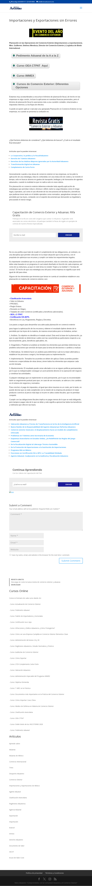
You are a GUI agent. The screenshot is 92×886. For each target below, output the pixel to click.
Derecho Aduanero (16, 840)
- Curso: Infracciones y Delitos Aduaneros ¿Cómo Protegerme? (32, 628)
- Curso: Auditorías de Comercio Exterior (23, 652)
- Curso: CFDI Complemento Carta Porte (24, 664)
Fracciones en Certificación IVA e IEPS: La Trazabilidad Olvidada (36, 453)
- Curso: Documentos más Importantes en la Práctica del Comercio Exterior (36, 694)
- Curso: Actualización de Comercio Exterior (25, 604)
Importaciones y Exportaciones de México (24, 786)
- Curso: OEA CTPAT (16, 718)
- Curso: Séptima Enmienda (19, 682)
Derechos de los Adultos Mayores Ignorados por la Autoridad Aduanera (39, 161)
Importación (13, 822)
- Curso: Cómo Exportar (17, 658)
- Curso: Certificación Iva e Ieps (20, 622)
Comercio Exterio (15, 780)
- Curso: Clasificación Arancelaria (21, 712)
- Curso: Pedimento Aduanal (19, 610)
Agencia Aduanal (15, 810)
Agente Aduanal (15, 792)
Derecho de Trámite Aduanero (23, 158)
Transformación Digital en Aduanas (25, 164)
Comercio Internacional (17, 762)
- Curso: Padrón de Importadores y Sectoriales (26, 616)
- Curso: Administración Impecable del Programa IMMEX (29, 676)
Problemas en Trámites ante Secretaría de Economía (32, 436)
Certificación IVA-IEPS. (20, 317)
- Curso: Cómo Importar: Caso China (22, 700)
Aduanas (12, 750)
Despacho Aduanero (16, 774)
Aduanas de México (16, 756)
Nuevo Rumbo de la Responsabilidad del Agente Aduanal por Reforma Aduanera (43, 427)
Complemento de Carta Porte (23, 167)
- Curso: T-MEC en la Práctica (19, 688)
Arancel (12, 828)
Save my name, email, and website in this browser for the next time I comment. (41, 555)
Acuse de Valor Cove (16, 858)
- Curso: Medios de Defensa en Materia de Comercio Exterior (31, 706)
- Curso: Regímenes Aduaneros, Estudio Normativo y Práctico (31, 646)
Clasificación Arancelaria (18, 798)
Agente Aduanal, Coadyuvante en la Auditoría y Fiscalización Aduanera (39, 456)
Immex (11, 834)
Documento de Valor (16, 846)
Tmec (11, 768)
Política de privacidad (34, 873)
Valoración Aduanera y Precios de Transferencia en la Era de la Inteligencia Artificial (45, 424)
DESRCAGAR (15, 585)
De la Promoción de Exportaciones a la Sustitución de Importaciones (38, 447)
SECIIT (11, 852)
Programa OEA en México (21, 450)
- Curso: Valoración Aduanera (19, 670)
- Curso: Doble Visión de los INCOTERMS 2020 (26, 724)
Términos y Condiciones (54, 873)
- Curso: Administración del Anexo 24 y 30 (24, 640)
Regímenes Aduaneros (17, 804)
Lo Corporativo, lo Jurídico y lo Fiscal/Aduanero (29, 156)
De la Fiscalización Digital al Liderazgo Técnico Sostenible (34, 444)
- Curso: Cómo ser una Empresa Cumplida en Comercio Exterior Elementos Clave (38, 634)
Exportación (13, 816)
